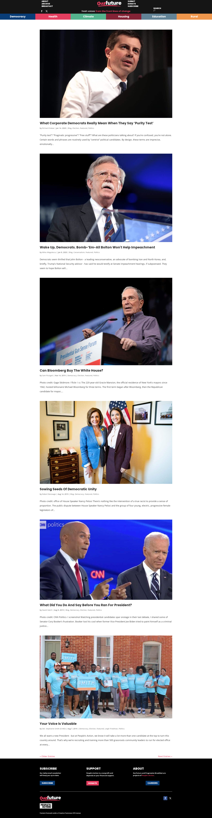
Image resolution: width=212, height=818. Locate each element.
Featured (83, 128)
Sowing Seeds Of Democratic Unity (68, 489)
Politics (91, 128)
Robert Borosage (49, 494)
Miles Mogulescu (49, 252)
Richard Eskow (48, 128)
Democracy (72, 375)
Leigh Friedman (111, 728)
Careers (153, 783)
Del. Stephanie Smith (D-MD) (54, 728)
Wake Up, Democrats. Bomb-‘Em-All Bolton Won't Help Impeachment (97, 247)
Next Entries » (165, 756)
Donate (92, 783)
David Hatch (47, 610)
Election (76, 128)
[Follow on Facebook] (42, 11)
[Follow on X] (47, 11)
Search (157, 8)
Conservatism (79, 252)
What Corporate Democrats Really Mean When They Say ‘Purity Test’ (96, 123)
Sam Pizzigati (47, 375)
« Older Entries (47, 756)
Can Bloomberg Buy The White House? (71, 370)
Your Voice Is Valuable (58, 723)
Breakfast (47, 6)
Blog (70, 128)
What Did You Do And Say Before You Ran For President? (86, 605)
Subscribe (133, 6)
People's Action (148, 775)
